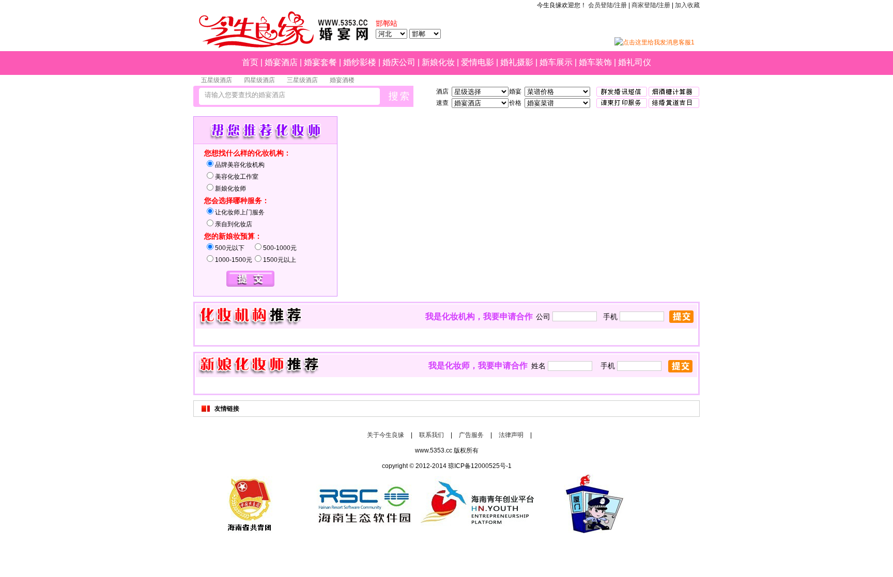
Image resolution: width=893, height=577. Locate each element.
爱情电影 (477, 62)
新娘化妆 (438, 62)
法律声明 (511, 435)
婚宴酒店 (281, 62)
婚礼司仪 (634, 62)
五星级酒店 (216, 80)
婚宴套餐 (320, 62)
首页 (250, 62)
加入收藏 (687, 5)
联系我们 (431, 435)
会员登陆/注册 (607, 5)
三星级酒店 (302, 80)
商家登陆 (644, 5)
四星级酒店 (259, 80)
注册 (664, 5)
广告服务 (471, 435)
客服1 (687, 42)
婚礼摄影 (516, 62)
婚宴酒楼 (342, 80)
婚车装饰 (595, 62)
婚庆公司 (398, 62)
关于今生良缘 (385, 435)
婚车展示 (556, 62)
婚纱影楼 (359, 62)
